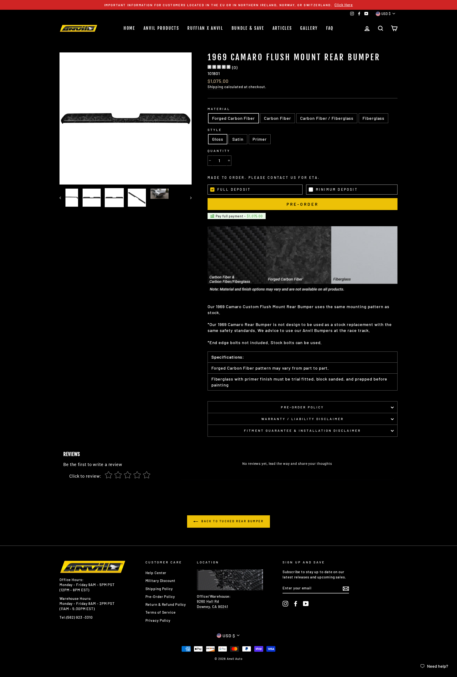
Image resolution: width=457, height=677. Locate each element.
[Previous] (62, 197)
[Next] (189, 197)
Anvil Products (161, 28)
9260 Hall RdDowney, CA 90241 (212, 603)
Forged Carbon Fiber (233, 118)
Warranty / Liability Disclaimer (302, 419)
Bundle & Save (248, 28)
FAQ (329, 28)
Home (129, 28)
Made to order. (264, 178)
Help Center (156, 573)
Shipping (215, 87)
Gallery (309, 28)
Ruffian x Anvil (205, 28)
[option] (228, 4)
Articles (282, 28)
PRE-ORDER (302, 204)
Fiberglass (373, 118)
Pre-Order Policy (302, 407)
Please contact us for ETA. (284, 178)
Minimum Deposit (337, 189)
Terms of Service (160, 612)
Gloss (218, 139)
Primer (260, 139)
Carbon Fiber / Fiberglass (327, 118)
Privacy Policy (158, 620)
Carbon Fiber (277, 118)
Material (219, 109)
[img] (219, 67)
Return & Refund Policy (165, 604)
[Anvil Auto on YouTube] (306, 603)
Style (215, 130)
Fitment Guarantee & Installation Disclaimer (302, 430)
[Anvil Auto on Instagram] (285, 603)
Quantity (219, 151)
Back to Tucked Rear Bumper (231, 521)
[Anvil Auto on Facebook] (295, 603)
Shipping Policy (159, 589)
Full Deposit (234, 189)
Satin (237, 139)
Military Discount (160, 580)
